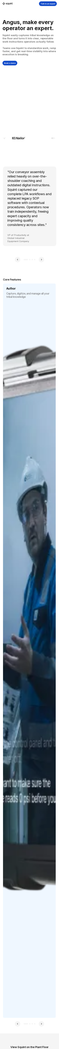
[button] (17, 259)
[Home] (7, 3)
